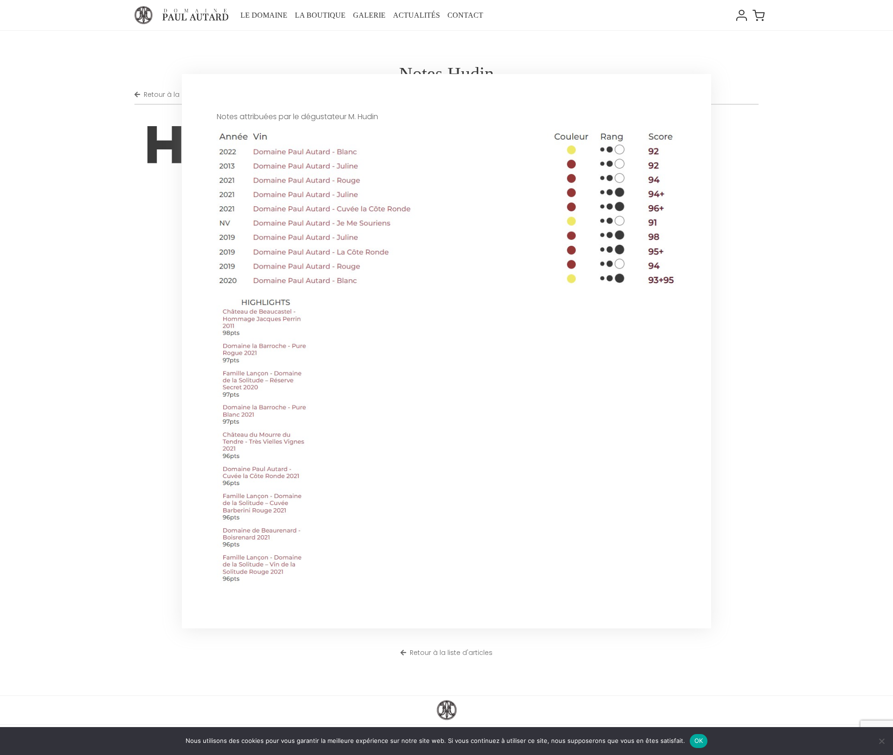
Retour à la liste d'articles (451, 652)
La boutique (320, 15)
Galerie (369, 15)
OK (698, 740)
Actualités (416, 15)
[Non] (881, 741)
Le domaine (263, 15)
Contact (465, 15)
